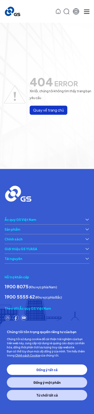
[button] (76, 11)
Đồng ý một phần (47, 382)
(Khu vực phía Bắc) (33, 296)
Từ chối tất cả (47, 395)
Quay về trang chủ (48, 110)
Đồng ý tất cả (47, 370)
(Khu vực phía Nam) (31, 286)
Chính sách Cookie (27, 355)
